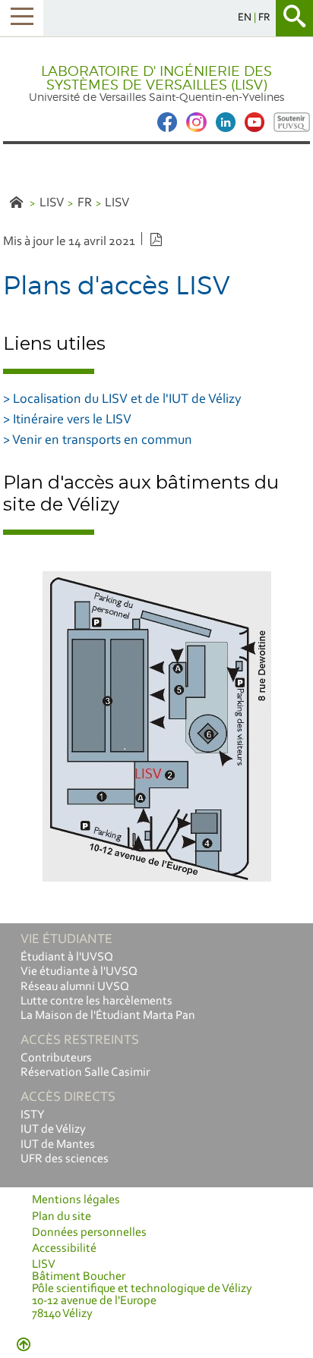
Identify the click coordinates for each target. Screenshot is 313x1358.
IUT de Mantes (58, 1145)
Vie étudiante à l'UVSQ (79, 972)
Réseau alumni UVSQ (75, 987)
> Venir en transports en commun (97, 441)
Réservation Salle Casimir (85, 1073)
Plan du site (61, 1217)
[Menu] (21, 18)
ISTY (33, 1115)
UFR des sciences (65, 1159)
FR (84, 202)
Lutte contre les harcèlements (96, 1001)
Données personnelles (89, 1233)
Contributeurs (56, 1058)
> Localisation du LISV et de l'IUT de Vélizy (122, 400)
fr (264, 18)
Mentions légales (76, 1200)
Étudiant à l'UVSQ (67, 957)
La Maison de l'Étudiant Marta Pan (108, 1016)
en (246, 18)
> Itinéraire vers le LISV (67, 420)
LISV (52, 202)
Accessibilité (64, 1249)
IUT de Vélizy (53, 1130)
